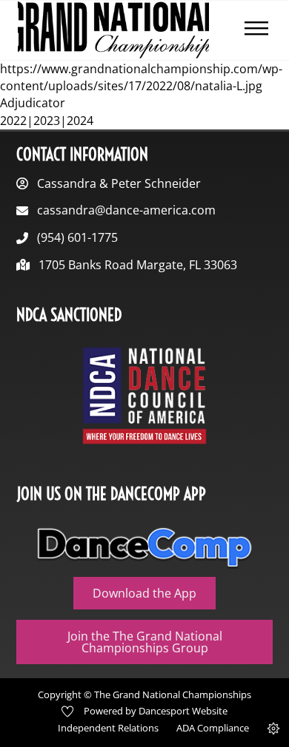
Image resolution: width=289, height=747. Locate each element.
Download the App (144, 593)
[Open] (256, 30)
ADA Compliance (212, 727)
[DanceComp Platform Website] (144, 547)
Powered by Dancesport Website (155, 710)
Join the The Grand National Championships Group (144, 642)
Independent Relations (108, 727)
